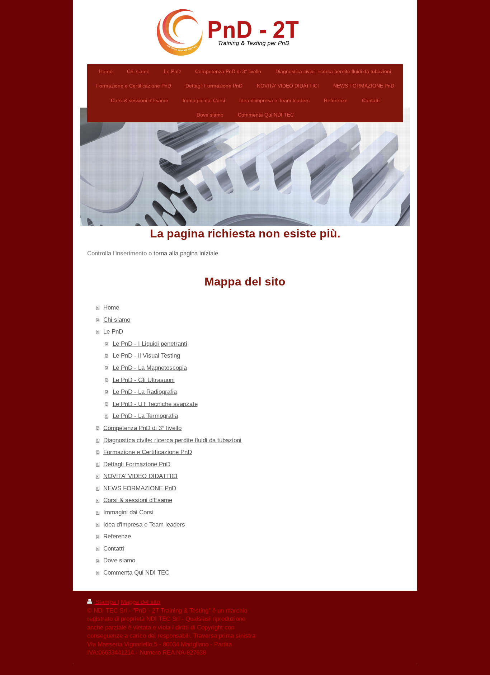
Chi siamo (116, 319)
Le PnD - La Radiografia (145, 391)
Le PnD (113, 331)
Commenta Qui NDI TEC (136, 572)
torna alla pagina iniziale (186, 253)
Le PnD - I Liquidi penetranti (150, 343)
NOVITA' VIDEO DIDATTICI (140, 476)
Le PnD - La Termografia (145, 415)
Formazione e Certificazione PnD (147, 452)
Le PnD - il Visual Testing (146, 355)
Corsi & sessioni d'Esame (137, 500)
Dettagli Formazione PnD (136, 464)
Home (111, 307)
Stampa (106, 602)
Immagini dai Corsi (128, 512)
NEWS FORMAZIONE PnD (139, 488)
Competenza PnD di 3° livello (142, 428)
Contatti (113, 548)
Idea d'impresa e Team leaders (144, 524)
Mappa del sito (140, 602)
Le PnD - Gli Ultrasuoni (144, 380)
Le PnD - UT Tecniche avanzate (155, 404)
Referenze (117, 536)
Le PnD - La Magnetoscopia (150, 367)
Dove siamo (119, 560)
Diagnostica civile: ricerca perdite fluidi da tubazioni (172, 440)
